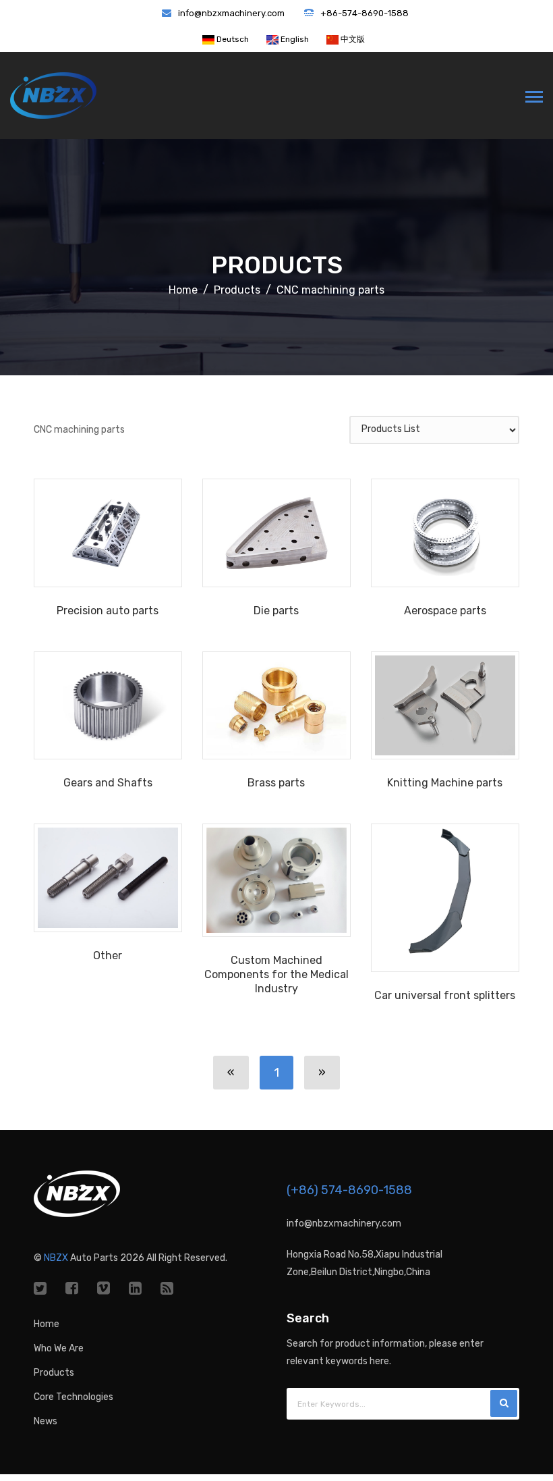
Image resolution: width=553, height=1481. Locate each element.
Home (183, 290)
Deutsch (231, 39)
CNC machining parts (330, 290)
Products (277, 264)
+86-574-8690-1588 (364, 13)
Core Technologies (73, 1397)
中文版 (352, 39)
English (294, 39)
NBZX (56, 1258)
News (45, 1421)
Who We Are (59, 1348)
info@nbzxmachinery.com (231, 13)
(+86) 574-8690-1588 (349, 1190)
